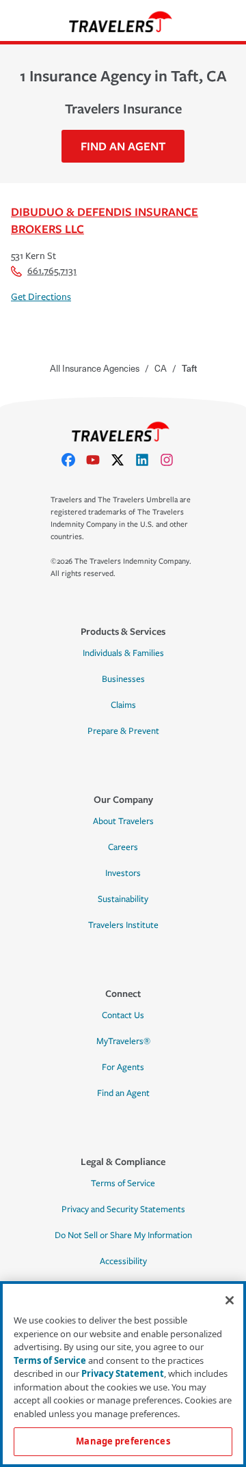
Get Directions (41, 297)
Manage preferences (122, 1441)
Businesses (123, 679)
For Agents (123, 1067)
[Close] (230, 1300)
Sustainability (123, 899)
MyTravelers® (123, 1041)
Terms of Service (123, 1183)
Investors (123, 873)
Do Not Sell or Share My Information (123, 1235)
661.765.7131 (52, 271)
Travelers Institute (123, 925)
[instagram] (172, 460)
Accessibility (123, 1261)
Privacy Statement (122, 1373)
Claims (123, 705)
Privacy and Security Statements (123, 1209)
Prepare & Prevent (123, 731)
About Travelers (123, 821)
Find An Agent (123, 146)
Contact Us (123, 1015)
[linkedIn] (147, 460)
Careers (123, 847)
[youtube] (98, 460)
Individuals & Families (123, 653)
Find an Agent (123, 1093)
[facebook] (74, 460)
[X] (123, 460)
